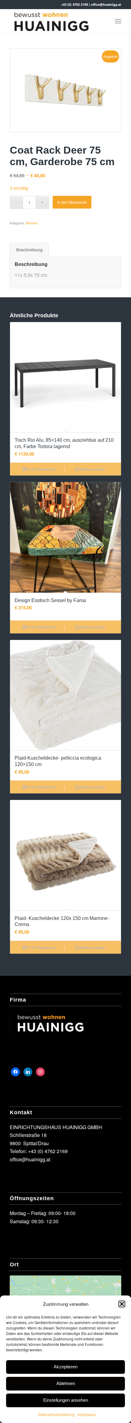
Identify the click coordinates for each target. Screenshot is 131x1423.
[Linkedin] (27, 1071)
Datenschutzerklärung (56, 1414)
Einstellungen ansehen (65, 1400)
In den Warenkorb (72, 202)
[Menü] (118, 21)
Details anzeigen (91, 469)
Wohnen (32, 222)
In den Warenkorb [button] (40, 469)
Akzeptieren (65, 1366)
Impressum (87, 1414)
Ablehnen (65, 1383)
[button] (122, 1304)
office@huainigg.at (106, 4)
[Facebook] (15, 1071)
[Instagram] (40, 1071)
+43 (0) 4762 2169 (74, 4)
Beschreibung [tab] (29, 250)
